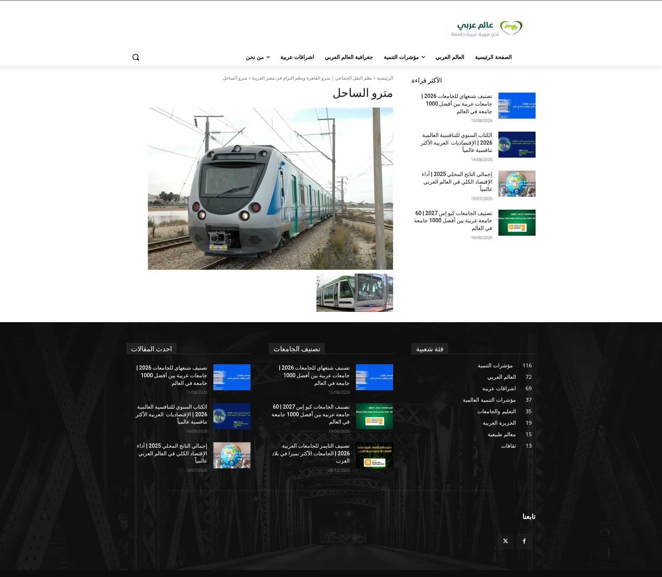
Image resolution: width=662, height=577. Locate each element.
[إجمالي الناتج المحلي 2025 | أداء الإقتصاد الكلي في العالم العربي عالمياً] (517, 184)
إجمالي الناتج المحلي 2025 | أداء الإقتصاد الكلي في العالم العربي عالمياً (457, 181)
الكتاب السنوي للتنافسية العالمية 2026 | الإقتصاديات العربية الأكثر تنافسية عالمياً (456, 142)
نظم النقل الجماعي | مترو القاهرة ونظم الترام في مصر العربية (312, 78)
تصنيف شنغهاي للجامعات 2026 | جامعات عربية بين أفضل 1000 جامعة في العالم (456, 103)
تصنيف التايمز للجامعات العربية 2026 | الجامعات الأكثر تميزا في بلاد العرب (311, 453)
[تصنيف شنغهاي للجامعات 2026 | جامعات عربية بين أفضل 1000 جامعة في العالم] (517, 106)
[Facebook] (524, 541)
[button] (135, 57)
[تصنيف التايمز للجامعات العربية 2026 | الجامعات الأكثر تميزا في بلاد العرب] (374, 455)
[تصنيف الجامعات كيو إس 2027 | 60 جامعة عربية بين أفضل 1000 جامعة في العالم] (517, 223)
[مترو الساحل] (259, 189)
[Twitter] (505, 541)
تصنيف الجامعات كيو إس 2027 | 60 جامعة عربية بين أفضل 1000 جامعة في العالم (453, 220)
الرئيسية (385, 78)
